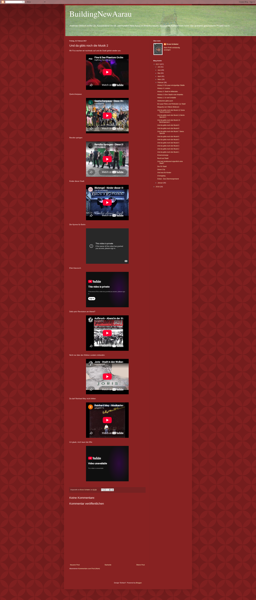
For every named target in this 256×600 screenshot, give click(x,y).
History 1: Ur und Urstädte (166, 98)
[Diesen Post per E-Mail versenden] (102, 489)
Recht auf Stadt (162, 158)
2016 (158, 187)
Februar (161, 82)
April (159, 76)
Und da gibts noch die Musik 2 (168, 149)
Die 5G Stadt (162, 166)
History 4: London (163, 88)
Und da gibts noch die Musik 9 (168, 125)
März (160, 79)
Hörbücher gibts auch (165, 101)
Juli (159, 67)
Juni (159, 70)
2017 (158, 64)
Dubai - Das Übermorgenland (168, 179)
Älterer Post (140, 565)
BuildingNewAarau (100, 13)
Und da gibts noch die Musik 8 (168, 128)
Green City (161, 169)
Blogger (139, 583)
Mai (159, 73)
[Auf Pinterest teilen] (112, 489)
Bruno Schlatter (173, 44)
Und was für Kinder (164, 173)
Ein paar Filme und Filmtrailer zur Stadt (171, 104)
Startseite (108, 565)
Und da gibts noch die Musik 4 (168, 143)
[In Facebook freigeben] (110, 489)
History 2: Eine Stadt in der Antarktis (170, 95)
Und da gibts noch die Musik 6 (168, 136)
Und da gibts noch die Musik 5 (168, 140)
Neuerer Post (75, 565)
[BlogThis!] (105, 489)
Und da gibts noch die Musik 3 (168, 146)
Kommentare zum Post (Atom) (89, 569)
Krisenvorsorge (162, 155)
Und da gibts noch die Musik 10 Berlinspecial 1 (168, 121)
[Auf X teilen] (107, 489)
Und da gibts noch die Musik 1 (168, 152)
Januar (160, 183)
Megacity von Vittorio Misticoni (168, 107)
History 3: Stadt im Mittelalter (167, 91)
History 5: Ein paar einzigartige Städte (171, 85)
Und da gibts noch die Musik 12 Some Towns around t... (171, 111)
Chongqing (161, 176)
